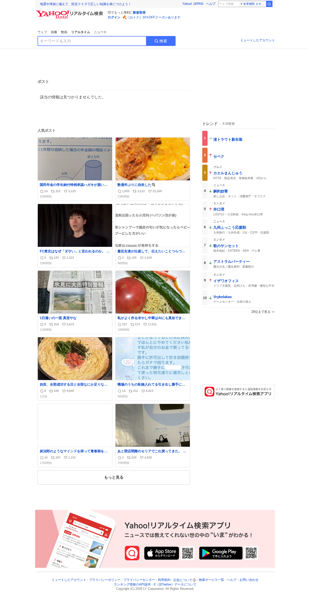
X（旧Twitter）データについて (175, 584)
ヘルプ (211, 4)
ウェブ (42, 32)
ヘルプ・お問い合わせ (242, 580)
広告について (182, 580)
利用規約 (164, 580)
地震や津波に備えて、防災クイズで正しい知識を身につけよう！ (85, 4)
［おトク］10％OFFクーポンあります (153, 17)
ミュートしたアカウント (257, 40)
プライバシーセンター (139, 580)
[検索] (269, 4)
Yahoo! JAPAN (192, 4)
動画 (64, 32)
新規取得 (139, 12)
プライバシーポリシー (105, 580)
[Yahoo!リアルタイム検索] (70, 12)
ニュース (100, 32)
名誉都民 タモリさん (254, 4)
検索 (163, 41)
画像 (54, 32)
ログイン (114, 17)
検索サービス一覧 (211, 580)
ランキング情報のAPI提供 (132, 584)
